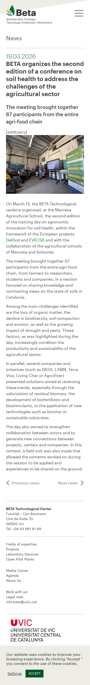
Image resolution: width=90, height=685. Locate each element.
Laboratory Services (22, 554)
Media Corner (17, 570)
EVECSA (36, 239)
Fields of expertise (21, 544)
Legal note (14, 597)
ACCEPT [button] (34, 673)
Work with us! (17, 592)
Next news (68, 482)
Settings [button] (15, 673)
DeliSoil (13, 239)
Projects (12, 549)
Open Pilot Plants (20, 559)
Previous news (26, 482)
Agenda (12, 575)
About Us (13, 580)
